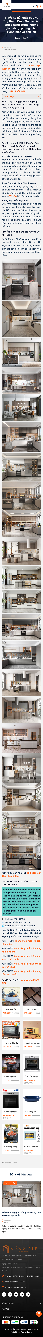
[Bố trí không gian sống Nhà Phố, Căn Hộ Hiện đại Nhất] (21, 1193)
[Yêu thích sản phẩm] (33, 6)
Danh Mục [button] (9, 96)
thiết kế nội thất (16, 91)
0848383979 (20, 1282)
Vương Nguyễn (26, 1332)
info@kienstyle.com (18, 1287)
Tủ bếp (13, 196)
